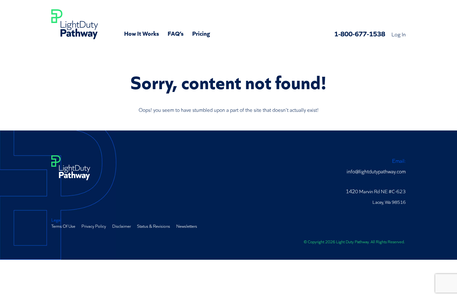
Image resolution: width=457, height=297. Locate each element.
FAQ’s (175, 33)
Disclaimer (121, 226)
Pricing (201, 33)
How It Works (141, 33)
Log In (398, 34)
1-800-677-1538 (359, 33)
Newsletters (186, 226)
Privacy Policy (93, 226)
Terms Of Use (63, 226)
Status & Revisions (153, 226)
